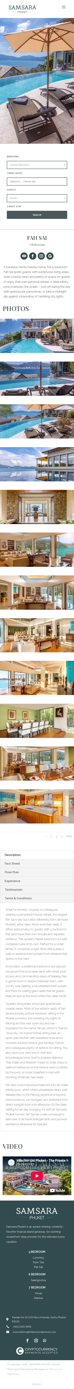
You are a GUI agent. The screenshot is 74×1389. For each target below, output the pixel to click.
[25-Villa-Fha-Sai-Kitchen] (37, 822)
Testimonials (13, 889)
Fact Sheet (12, 863)
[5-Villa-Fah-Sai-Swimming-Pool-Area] (37, 480)
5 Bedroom (37, 1252)
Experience (12, 881)
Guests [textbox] (13, 198)
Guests (11, 190)
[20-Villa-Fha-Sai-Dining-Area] (37, 737)
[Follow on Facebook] (32, 256)
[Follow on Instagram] (41, 256)
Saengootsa (38, 1280)
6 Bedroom (37, 1274)
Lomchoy (38, 1257)
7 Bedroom (37, 1287)
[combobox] (37, 165)
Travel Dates (14, 173)
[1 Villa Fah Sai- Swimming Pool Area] (37, 437)
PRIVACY (37, 1384)
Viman (38, 1293)
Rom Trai (38, 1262)
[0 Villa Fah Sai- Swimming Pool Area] (37, 352)
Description (13, 855)
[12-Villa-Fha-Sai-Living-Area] (37, 608)
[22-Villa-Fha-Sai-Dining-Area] (37, 779)
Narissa (38, 1298)
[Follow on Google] (50, 256)
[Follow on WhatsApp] (44, 1340)
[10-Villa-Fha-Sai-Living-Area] (37, 523)
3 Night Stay (14, 206)
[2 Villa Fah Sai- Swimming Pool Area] (37, 395)
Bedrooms (13, 156)
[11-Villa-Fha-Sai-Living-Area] (37, 565)
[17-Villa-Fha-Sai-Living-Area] (37, 694)
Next (69, 836)
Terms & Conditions (18, 898)
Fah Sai (38, 1267)
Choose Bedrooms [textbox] (19, 165)
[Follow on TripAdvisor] (24, 256)
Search (37, 214)
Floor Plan (12, 872)
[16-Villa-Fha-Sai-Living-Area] (37, 651)
